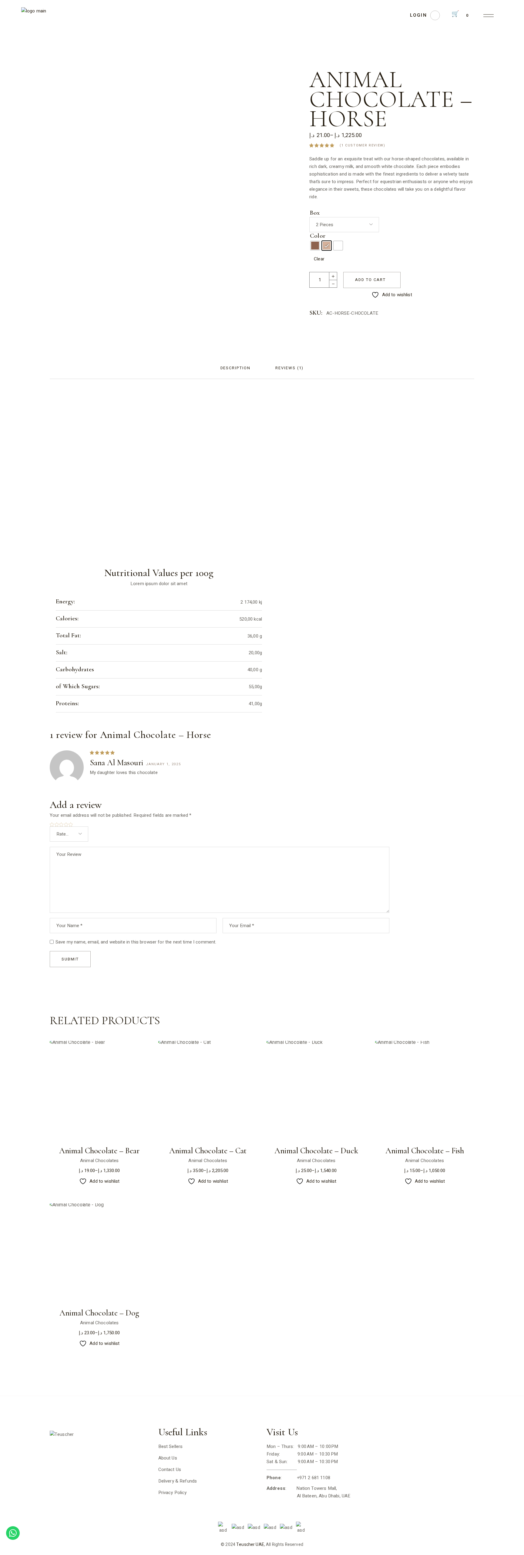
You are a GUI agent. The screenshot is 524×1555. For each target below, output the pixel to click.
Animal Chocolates (99, 1160)
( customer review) (362, 145)
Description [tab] (235, 368)
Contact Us (169, 1469)
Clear (319, 259)
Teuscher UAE (250, 1544)
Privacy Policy (172, 1492)
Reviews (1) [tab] (289, 368)
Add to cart (370, 280)
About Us (167, 1458)
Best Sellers (170, 1446)
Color (317, 236)
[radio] (315, 245)
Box (315, 212)
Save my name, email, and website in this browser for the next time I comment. (136, 942)
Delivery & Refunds (177, 1481)
